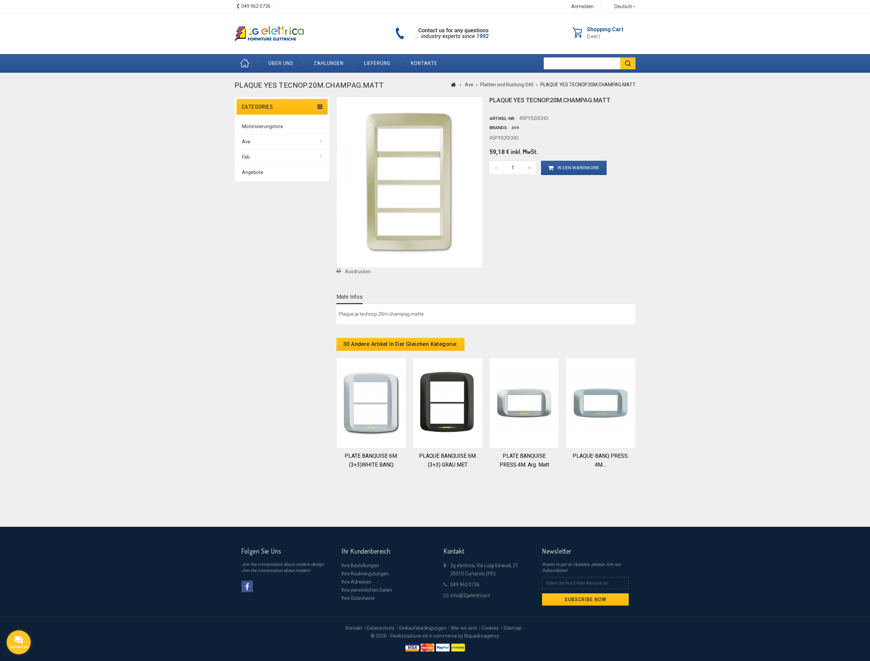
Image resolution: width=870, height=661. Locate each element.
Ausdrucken (358, 271)
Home (246, 63)
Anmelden (582, 6)
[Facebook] (247, 586)
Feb (246, 157)
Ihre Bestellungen (360, 565)
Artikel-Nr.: (503, 118)
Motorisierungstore (262, 126)
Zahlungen (329, 63)
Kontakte (424, 63)
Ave (246, 141)
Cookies (490, 628)
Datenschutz (381, 628)
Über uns (280, 63)
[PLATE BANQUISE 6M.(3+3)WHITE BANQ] (371, 402)
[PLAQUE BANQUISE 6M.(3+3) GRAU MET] (447, 402)
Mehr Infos (349, 297)
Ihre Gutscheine (358, 598)
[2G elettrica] (269, 33)
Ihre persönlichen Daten (367, 590)
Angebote (252, 172)
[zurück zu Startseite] (453, 84)
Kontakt (354, 628)
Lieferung (377, 63)
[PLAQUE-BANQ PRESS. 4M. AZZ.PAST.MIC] (600, 402)
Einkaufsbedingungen (422, 628)
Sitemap (512, 628)
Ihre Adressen (356, 582)
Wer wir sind (464, 628)
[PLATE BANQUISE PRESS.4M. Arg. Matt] (524, 402)
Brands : (499, 127)
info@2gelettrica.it (470, 595)
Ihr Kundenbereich (366, 550)
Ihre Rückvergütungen (365, 573)
